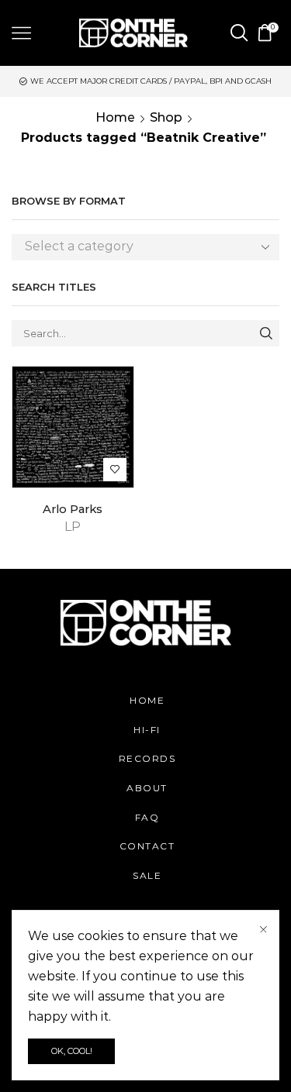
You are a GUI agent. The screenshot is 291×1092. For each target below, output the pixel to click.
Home (115, 117)
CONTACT (147, 846)
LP (72, 526)
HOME (147, 700)
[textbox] (134, 247)
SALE (147, 875)
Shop (166, 117)
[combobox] (145, 247)
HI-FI (147, 729)
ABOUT (147, 788)
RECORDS (147, 758)
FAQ (147, 817)
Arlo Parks (72, 509)
